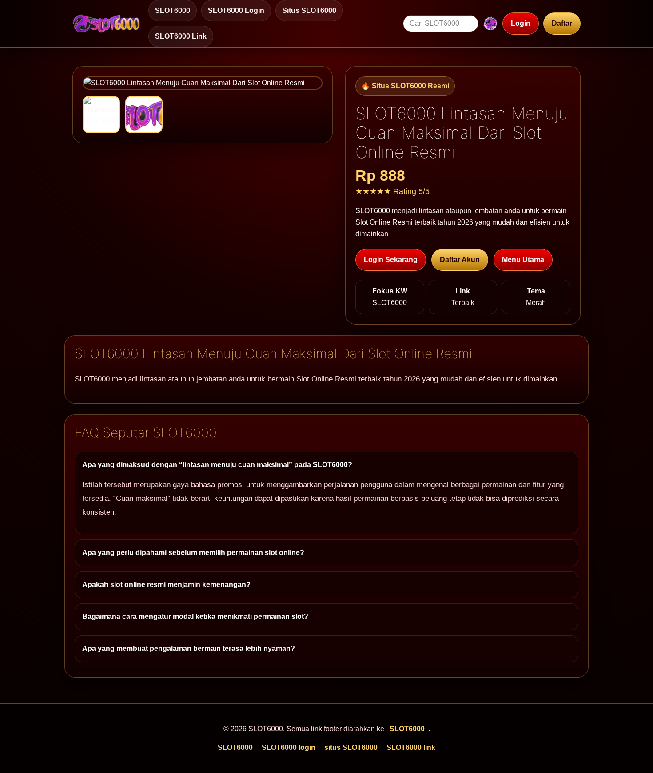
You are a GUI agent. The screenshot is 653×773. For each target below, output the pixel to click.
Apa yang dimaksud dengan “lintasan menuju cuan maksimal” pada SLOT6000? (217, 464)
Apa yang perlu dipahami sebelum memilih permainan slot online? (193, 552)
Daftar (562, 23)
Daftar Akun (460, 259)
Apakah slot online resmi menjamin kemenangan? (166, 584)
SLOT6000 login (236, 10)
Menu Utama (523, 259)
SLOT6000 (172, 10)
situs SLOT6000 (309, 10)
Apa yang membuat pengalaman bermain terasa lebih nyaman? (188, 648)
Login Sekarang (391, 259)
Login (520, 23)
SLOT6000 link (181, 36)
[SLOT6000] (106, 23)
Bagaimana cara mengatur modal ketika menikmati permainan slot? (195, 616)
